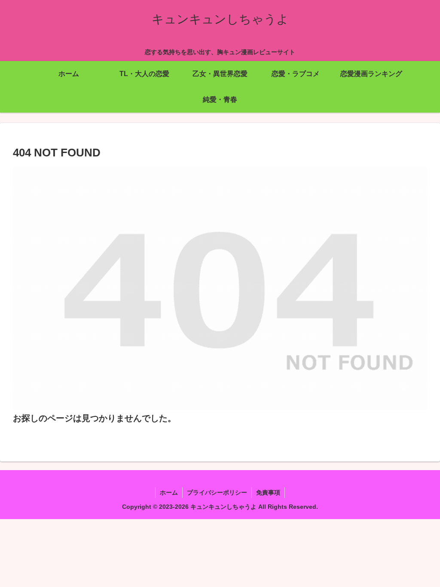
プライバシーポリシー (217, 492)
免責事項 (268, 492)
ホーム (169, 492)
